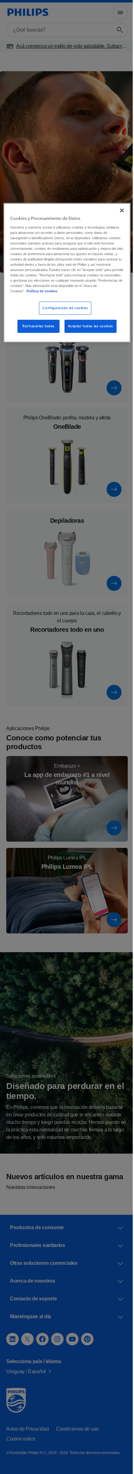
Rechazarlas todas (36, 331)
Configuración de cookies (63, 313)
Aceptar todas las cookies (88, 331)
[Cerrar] (117, 210)
